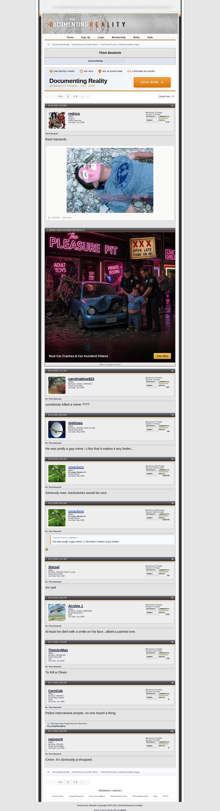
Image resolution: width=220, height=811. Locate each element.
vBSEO (123, 810)
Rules (136, 37)
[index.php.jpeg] (110, 180)
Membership (119, 37)
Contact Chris (57, 796)
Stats (150, 37)
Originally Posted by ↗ (65, 538)
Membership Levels (119, 796)
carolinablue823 (81, 379)
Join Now (149, 82)
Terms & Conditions (97, 796)
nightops (75, 423)
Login (101, 37)
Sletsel (53, 567)
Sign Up (85, 37)
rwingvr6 (55, 739)
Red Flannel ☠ (105, 790)
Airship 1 (75, 606)
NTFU (165, 796)
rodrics (74, 113)
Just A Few (116, 790)
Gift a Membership (140, 796)
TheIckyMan (58, 650)
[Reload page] (48, 44)
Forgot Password (76, 796)
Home (70, 37)
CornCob (55, 691)
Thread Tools (165, 96)
